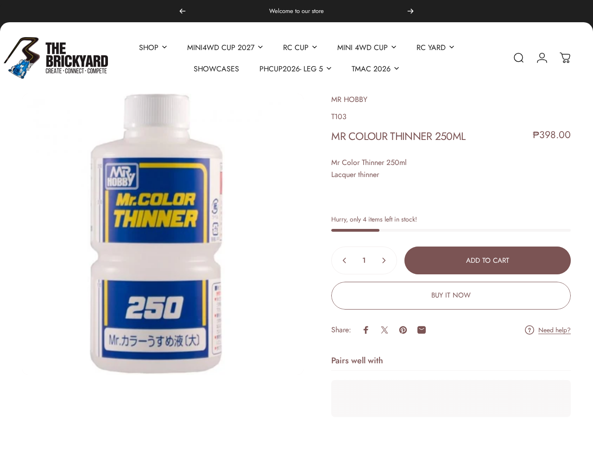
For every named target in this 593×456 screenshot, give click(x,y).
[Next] (410, 11)
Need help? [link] (554, 330)
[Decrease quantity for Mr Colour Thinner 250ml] (342, 260)
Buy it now (451, 295)
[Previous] (182, 11)
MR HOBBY (349, 99)
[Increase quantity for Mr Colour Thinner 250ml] (386, 260)
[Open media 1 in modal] (162, 234)
